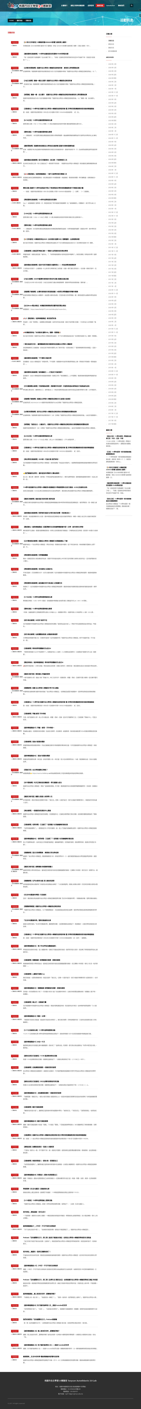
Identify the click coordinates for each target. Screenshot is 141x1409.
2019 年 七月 (112, 346)
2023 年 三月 (112, 202)
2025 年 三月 (112, 124)
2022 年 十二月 (113, 212)
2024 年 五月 (112, 159)
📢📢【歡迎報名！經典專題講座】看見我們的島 (39, 318)
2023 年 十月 (112, 180)
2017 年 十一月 (113, 417)
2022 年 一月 (112, 244)
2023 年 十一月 (113, 177)
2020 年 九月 (112, 300)
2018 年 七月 (112, 389)
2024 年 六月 (112, 156)
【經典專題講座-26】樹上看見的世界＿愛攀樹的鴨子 (41, 1331)
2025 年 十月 (112, 99)
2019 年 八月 (112, 343)
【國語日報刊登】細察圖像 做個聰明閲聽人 (38, 867)
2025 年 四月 (112, 120)
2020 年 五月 (112, 314)
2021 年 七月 (112, 265)
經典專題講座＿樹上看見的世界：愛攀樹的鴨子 (39, 1294)
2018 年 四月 (112, 399)
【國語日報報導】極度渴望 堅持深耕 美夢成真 (39, 499)
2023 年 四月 (112, 198)
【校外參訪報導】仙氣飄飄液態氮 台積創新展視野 (40, 634)
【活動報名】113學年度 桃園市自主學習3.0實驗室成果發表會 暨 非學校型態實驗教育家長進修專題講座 (58, 447)
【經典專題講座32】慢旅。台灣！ (34, 1016)
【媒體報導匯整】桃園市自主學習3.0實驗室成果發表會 (42, 906)
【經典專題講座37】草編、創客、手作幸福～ (38, 728)
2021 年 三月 (112, 279)
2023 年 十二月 (113, 173)
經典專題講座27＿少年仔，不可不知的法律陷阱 (39, 1226)
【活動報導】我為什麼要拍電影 (34, 742)
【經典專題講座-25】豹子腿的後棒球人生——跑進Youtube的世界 (46, 1345)
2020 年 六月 (112, 311)
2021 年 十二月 (113, 247)
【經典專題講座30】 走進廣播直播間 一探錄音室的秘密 (42, 1093)
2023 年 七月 (112, 191)
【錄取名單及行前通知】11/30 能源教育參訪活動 (40, 1056)
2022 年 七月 (112, 230)
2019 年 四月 (112, 357)
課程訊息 (111, 44)
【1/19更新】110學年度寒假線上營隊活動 (37, 1200)
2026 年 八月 (112, 64)
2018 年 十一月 (113, 375)
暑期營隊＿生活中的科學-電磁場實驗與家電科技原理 (41, 1356)
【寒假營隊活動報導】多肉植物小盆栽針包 (37, 569)
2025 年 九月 (112, 103)
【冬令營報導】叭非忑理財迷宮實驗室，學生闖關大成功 (42, 782)
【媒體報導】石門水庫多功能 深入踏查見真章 (38, 881)
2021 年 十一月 (113, 251)
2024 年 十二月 (113, 134)
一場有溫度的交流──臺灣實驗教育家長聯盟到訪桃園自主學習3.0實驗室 (47, 344)
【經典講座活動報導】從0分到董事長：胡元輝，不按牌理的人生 (45, 160)
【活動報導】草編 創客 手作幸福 (34, 713)
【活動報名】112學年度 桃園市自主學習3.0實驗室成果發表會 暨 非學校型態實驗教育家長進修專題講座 (58, 702)
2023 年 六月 (112, 195)
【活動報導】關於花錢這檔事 (33, 1107)
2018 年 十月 (112, 378)
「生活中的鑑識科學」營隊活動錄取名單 (37, 920)
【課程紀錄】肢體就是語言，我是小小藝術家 (38, 1147)
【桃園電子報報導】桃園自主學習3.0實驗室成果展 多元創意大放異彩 (46, 399)
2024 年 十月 (112, 142)
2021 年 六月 (112, 269)
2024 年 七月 (112, 152)
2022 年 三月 (112, 240)
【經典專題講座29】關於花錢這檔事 (35, 1121)
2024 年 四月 (112, 163)
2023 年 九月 (112, 184)
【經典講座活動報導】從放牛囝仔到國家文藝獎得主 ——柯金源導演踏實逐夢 (49, 265)
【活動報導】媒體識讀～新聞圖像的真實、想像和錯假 (41, 960)
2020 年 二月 (112, 322)
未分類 (14, 203)
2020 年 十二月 (113, 290)
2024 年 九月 (112, 145)
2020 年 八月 (112, 304)
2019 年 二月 (112, 364)
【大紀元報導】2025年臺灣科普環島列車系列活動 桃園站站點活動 (46, 279)
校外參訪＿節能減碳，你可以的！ (34, 1212)
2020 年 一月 (112, 325)
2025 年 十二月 (113, 92)
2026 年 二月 (112, 85)
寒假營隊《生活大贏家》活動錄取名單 (36, 1189)
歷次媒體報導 (15, 70)
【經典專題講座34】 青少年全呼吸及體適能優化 (39, 946)
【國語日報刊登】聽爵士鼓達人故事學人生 (37, 796)
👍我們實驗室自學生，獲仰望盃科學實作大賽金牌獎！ (41, 473)
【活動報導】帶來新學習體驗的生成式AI (37, 648)
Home (11, 20)
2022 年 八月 (112, 226)
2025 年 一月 (112, 131)
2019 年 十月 (112, 336)
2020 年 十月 (112, 297)
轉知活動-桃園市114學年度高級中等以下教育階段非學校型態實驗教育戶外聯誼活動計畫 (53, 188)
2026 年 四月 (112, 78)
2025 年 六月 (112, 113)
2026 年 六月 (112, 71)
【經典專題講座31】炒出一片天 (34, 1042)
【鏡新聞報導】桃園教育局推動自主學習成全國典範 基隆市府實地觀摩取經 (48, 146)
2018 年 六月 (112, 392)
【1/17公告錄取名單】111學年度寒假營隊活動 (39, 1030)
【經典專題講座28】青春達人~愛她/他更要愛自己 (40, 1175)
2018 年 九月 (112, 382)
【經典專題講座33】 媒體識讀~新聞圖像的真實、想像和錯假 (44, 988)
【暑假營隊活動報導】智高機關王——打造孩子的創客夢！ (43, 372)
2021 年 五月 (112, 272)
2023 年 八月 (112, 187)
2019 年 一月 (112, 367)
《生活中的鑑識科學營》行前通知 (34, 895)
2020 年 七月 (112, 307)
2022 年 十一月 (113, 216)
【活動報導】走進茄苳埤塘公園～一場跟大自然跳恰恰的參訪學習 (45, 251)
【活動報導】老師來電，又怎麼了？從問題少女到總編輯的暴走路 (45, 824)
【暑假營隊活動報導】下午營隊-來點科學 (37, 358)
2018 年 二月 (112, 406)
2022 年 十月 (112, 219)
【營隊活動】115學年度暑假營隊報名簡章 (37, 132)
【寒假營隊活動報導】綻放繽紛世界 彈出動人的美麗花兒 (42, 583)
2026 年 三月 (112, 82)
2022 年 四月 (112, 237)
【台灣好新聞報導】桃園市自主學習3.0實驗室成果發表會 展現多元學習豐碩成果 (51, 68)
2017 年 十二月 (113, 413)
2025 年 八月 (112, 106)
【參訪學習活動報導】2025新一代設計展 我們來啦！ (41, 459)
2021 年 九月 (112, 258)
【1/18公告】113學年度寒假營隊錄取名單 (37, 597)
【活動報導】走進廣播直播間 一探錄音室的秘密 (39, 1067)
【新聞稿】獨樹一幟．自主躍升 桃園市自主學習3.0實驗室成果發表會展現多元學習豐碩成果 (55, 94)
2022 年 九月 (112, 223)
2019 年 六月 (112, 350)
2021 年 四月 (112, 276)
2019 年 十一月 (113, 332)
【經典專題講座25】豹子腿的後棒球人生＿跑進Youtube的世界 (45, 1305)
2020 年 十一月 (113, 293)
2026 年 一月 (112, 89)
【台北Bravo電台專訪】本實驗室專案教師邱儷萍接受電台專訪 (44, 305)
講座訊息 (19, 163)
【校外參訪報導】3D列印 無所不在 (35, 620)
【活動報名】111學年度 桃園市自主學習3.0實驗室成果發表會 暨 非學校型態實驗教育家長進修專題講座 (58, 934)
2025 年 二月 (112, 127)
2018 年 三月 (112, 403)
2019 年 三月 (112, 360)
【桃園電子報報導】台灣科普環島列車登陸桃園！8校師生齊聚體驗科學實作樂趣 (50, 292)
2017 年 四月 (112, 424)
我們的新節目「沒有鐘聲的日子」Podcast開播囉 (40, 1319)
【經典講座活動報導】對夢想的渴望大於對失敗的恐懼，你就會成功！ (47, 513)
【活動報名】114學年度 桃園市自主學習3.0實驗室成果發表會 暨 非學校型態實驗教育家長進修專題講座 (58, 109)
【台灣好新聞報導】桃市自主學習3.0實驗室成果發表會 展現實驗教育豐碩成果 (50, 412)
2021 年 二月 (112, 283)
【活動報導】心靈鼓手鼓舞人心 (34, 974)
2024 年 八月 (112, 149)
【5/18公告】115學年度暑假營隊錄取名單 (37, 120)
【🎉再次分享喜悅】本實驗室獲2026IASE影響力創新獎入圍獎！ (45, 42)
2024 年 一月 (112, 170)
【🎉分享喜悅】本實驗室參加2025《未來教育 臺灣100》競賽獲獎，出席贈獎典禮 (51, 239)
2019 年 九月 (112, 339)
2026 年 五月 (112, 75)
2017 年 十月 (112, 420)
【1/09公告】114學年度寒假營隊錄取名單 (37, 213)
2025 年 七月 (112, 110)
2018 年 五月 (112, 396)
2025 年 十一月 (113, 96)
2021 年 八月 (112, 262)
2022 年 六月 (112, 233)
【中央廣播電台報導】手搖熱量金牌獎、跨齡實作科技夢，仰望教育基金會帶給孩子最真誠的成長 (56, 386)
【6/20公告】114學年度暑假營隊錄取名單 (37, 436)
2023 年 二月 (112, 205)
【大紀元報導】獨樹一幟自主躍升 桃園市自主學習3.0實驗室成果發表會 (47, 81)
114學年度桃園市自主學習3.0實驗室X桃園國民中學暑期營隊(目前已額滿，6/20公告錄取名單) (55, 487)
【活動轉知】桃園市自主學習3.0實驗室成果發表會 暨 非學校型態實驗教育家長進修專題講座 (54, 1135)
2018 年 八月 (112, 385)
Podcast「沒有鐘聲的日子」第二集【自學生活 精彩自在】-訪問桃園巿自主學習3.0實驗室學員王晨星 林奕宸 (60, 1280)
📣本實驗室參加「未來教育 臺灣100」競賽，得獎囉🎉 (42, 332)
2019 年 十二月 (113, 329)
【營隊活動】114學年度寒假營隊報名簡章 (37, 225)
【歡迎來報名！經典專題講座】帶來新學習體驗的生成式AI (43, 662)
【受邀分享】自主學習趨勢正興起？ (35, 770)
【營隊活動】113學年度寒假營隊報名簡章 (37, 609)
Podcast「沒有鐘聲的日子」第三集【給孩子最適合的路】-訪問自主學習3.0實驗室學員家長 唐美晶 (57, 1237)
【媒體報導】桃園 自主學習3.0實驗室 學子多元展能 (41, 688)
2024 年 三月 (112, 166)
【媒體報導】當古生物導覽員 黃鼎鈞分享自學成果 (41, 852)
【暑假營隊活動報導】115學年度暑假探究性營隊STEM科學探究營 (45, 54)
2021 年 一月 (112, 286)
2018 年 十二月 (113, 371)
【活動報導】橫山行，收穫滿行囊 (34, 1002)
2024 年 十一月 (113, 138)
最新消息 (19, 20)
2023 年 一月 (112, 209)
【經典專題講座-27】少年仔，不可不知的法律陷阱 (40, 1266)
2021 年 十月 (112, 255)
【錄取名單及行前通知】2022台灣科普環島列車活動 (41, 1081)
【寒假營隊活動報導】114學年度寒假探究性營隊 (40, 199)
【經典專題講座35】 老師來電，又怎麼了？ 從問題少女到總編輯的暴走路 (48, 839)
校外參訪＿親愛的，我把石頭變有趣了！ (37, 1252)
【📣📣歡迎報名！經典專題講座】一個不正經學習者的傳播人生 (45, 174)
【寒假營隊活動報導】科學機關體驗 (35, 555)
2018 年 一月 (112, 410)
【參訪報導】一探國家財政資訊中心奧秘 (37, 810)
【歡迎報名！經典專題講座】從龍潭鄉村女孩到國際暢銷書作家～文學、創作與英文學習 (53, 527)
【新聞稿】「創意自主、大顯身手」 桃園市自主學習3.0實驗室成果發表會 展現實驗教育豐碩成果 (56, 424)
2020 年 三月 (112, 318)
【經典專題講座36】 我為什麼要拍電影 (36, 756)
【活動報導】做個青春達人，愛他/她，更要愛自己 (40, 1161)
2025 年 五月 (112, 117)
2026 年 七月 (112, 68)
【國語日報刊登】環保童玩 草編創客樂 (36, 674)
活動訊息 (14, 45)
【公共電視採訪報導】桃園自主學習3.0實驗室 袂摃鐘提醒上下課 (45, 541)
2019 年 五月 (112, 353)
